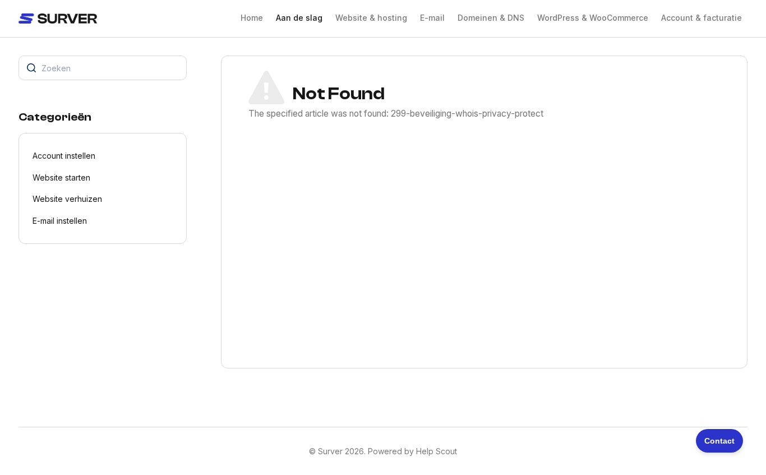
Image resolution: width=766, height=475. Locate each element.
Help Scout (436, 451)
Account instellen (64, 155)
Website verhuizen (67, 199)
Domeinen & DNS (491, 17)
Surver (330, 451)
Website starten (61, 177)
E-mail (432, 17)
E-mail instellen (60, 220)
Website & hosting (371, 17)
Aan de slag (299, 17)
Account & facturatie (701, 17)
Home (252, 17)
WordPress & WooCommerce (592, 17)
